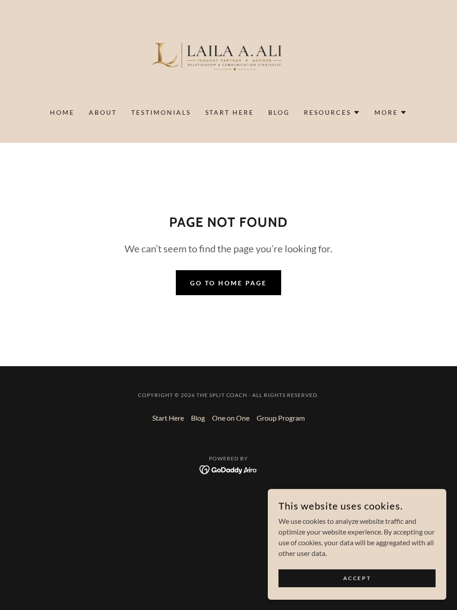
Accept (357, 578)
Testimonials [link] (161, 112)
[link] (228, 59)
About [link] (103, 112)
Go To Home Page (228, 283)
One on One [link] (230, 418)
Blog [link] (279, 112)
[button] (332, 112)
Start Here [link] (229, 112)
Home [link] (62, 112)
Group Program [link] (281, 418)
